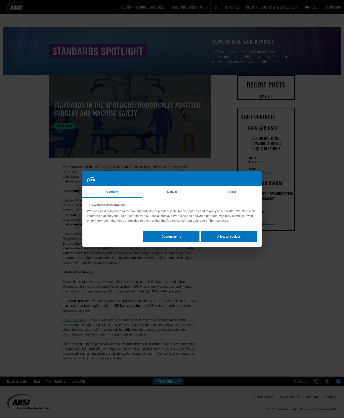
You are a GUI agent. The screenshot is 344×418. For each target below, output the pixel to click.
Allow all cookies (229, 236)
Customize (169, 236)
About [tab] (231, 191)
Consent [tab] (112, 191)
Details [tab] (172, 191)
